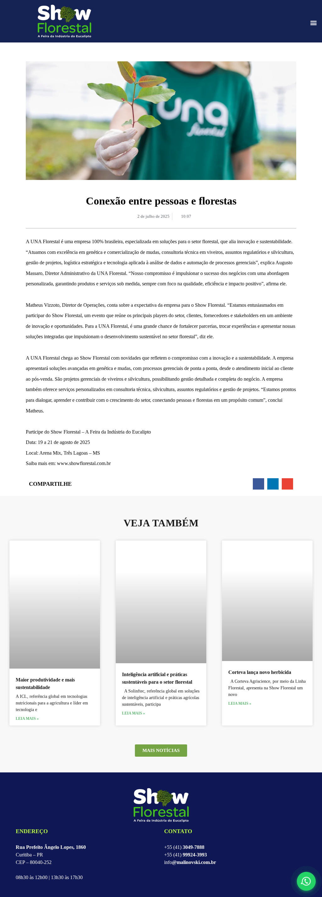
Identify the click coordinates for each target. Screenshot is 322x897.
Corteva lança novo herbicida (259, 672)
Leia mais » (27, 718)
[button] (313, 23)
